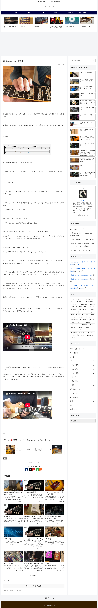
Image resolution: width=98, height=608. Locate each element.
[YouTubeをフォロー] (33, 469)
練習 (6, 458)
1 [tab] (46, 33)
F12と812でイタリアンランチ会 (80, 250)
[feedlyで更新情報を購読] (37, 469)
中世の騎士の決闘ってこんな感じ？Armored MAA (81, 234)
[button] (94, 60)
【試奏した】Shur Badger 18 (79, 275)
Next (96, 23)
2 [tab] (49, 33)
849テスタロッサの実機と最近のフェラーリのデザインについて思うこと (82, 245)
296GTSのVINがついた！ (78, 229)
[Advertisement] (49, 44)
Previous (2, 23)
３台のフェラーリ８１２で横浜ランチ (82, 239)
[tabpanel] (11, 23)
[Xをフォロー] (30, 469)
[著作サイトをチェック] (26, 469)
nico (82, 200)
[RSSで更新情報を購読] (40, 469)
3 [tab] (51, 33)
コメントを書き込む (34, 586)
